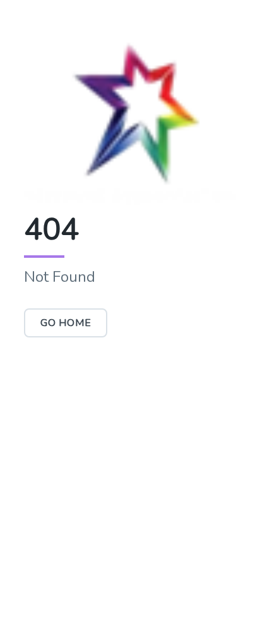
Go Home (66, 323)
